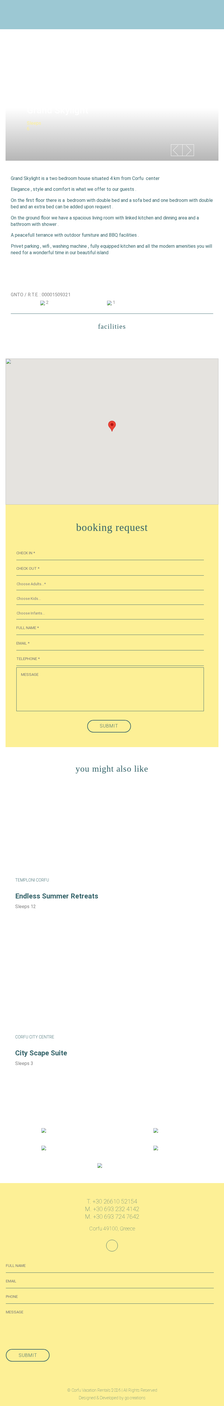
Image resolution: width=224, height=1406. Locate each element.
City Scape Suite (41, 1053)
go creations (135, 1397)
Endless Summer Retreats (56, 896)
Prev (175, 154)
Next (187, 154)
